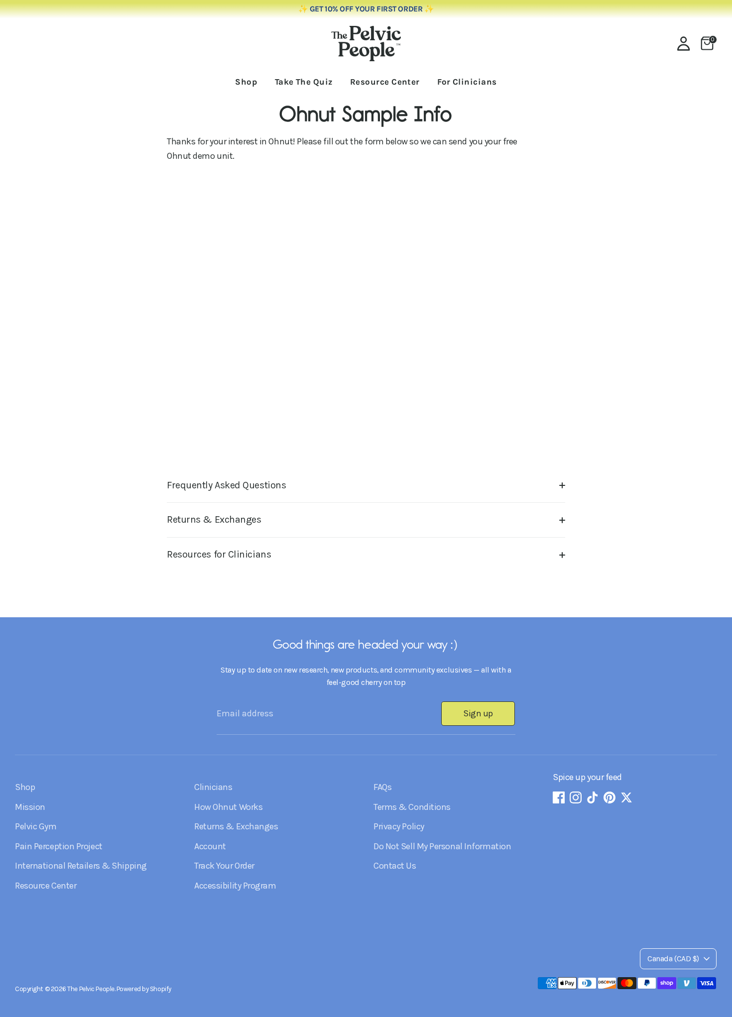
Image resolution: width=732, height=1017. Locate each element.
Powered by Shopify (144, 989)
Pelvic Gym (36, 826)
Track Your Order (224, 865)
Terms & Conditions (412, 806)
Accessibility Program (235, 885)
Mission (30, 806)
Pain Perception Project (59, 846)
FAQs (382, 787)
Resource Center (385, 82)
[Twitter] (626, 797)
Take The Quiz (304, 82)
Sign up (478, 713)
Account (210, 846)
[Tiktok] (593, 797)
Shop (246, 82)
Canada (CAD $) (673, 958)
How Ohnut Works (228, 806)
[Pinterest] (609, 797)
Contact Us (394, 865)
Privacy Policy (398, 826)
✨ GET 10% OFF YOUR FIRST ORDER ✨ (366, 8)
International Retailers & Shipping (81, 865)
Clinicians (213, 787)
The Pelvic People (90, 989)
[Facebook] (559, 797)
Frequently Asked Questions (226, 485)
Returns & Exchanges (214, 519)
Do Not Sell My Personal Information (442, 846)
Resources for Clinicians (219, 554)
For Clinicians (466, 82)
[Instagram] (576, 797)
